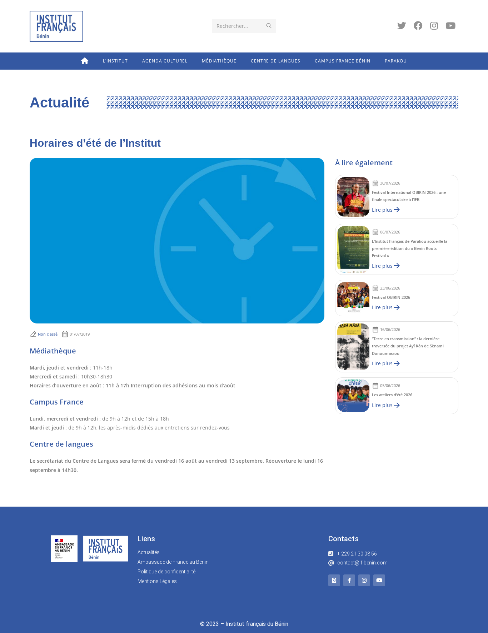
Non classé (48, 334)
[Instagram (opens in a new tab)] (434, 25)
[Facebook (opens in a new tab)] (418, 25)
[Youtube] (379, 580)
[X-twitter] (334, 580)
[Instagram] (364, 580)
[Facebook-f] (349, 580)
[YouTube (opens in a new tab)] (450, 25)
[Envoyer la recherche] (269, 26)
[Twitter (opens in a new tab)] (401, 25)
